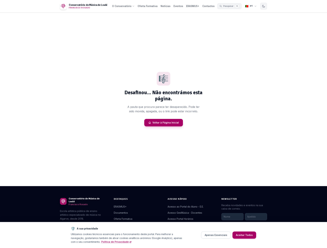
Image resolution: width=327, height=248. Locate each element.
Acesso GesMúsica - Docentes (185, 212)
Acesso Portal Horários (180, 218)
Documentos (121, 212)
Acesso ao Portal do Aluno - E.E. (186, 206)
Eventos (178, 6)
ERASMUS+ (192, 6)
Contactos (208, 6)
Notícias (165, 6)
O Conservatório (121, 6)
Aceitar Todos (244, 235)
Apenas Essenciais (216, 235)
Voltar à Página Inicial (165, 122)
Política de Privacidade (115, 241)
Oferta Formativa (148, 6)
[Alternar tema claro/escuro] (263, 6)
